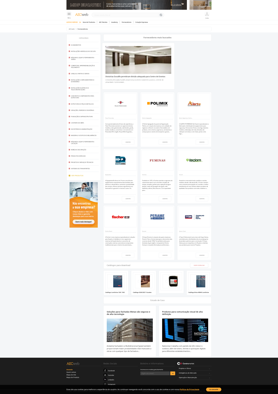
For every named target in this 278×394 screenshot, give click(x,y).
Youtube (111, 375)
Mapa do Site (71, 375)
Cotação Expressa (141, 22)
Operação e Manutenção (188, 377)
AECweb (72, 29)
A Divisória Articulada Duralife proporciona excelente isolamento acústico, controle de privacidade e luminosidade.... (135, 81)
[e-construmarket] (185, 363)
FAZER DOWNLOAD (199, 265)
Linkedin (111, 380)
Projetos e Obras (185, 368)
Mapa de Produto (72, 377)
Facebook (111, 371)
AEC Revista (103, 22)
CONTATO (128, 142)
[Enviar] (172, 373)
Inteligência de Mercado (187, 373)
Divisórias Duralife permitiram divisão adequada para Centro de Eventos (135, 77)
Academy (114, 22)
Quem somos (71, 372)
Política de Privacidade (189, 389)
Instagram (111, 384)
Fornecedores (126, 22)
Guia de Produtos (89, 22)
